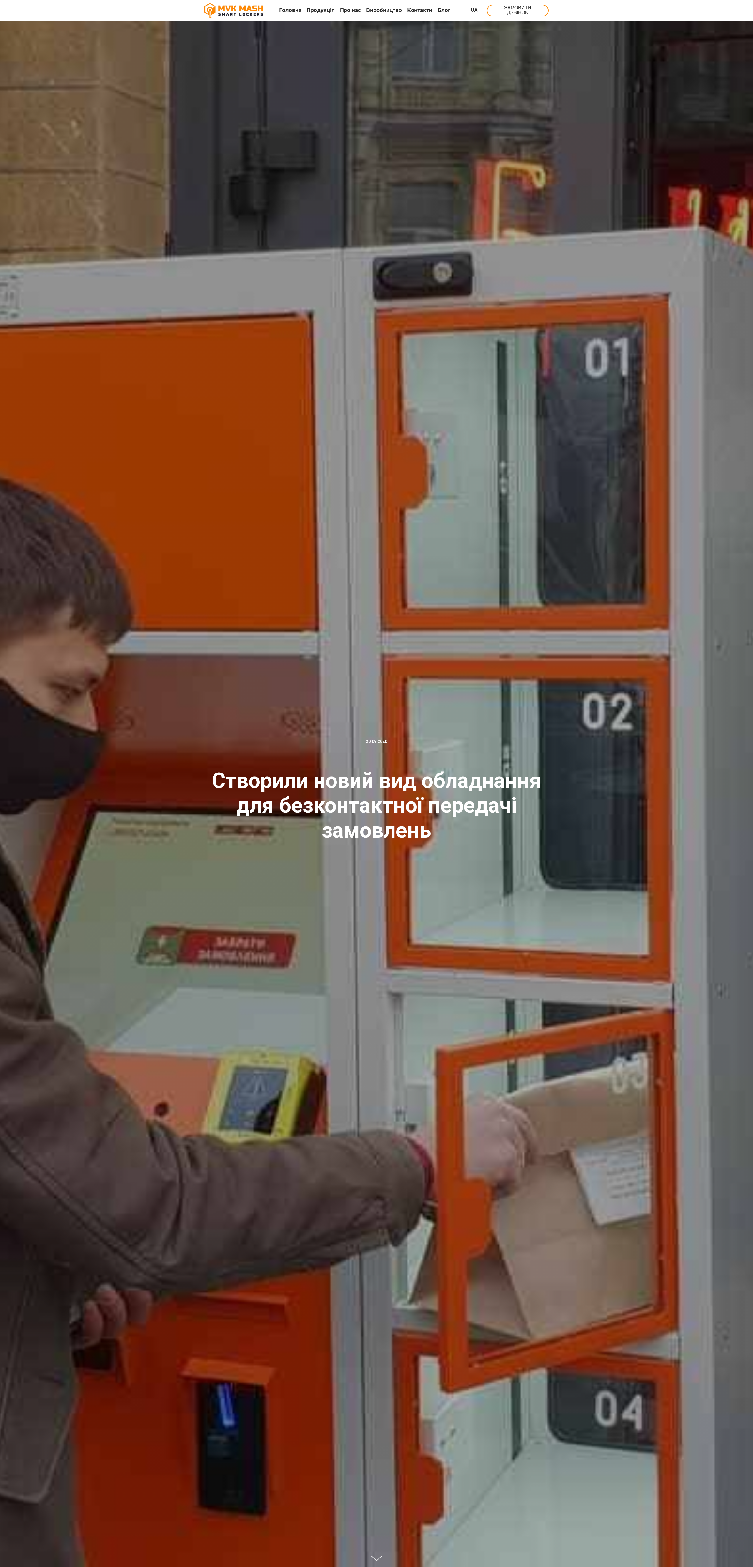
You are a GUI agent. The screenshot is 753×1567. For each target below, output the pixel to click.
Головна (290, 10)
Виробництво (384, 10)
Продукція (321, 10)
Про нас (350, 10)
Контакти (419, 10)
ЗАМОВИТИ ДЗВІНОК (517, 10)
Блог (443, 10)
